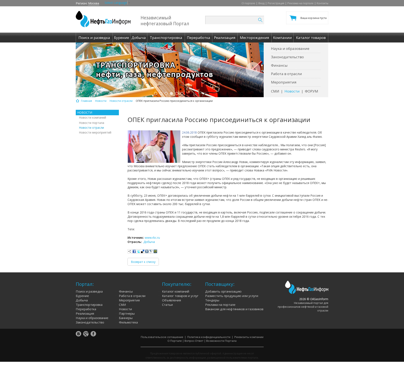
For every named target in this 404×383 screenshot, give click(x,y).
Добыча (149, 242)
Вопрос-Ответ (194, 341)
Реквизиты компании (248, 337)
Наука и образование (290, 48)
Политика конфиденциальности (208, 337)
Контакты (322, 3)
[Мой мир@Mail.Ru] (155, 251)
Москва (93, 3)
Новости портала (91, 123)
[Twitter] (138, 251)
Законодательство (287, 56)
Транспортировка (89, 304)
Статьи (167, 304)
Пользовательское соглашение (162, 337)
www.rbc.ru (152, 238)
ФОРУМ (311, 91)
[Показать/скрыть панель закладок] (130, 251)
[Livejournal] (151, 251)
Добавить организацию (223, 291)
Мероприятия (283, 82)
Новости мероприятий (95, 132)
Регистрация (276, 3)
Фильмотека (128, 322)
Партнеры (127, 313)
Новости (292, 91)
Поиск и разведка (89, 291)
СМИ (275, 91)
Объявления (171, 300)
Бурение (82, 296)
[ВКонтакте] (147, 251)
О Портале (174, 341)
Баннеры (126, 318)
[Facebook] (134, 251)
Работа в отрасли (286, 73)
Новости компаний (92, 117)
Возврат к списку (143, 262)
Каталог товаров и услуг (180, 296)
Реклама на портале (300, 3)
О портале (248, 3)
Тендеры (212, 300)
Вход (261, 3)
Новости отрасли (91, 128)
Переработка (86, 309)
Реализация (85, 313)
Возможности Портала (221, 341)
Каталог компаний (175, 291)
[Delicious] (142, 251)
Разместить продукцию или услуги (231, 296)
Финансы (279, 65)
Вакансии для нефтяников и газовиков (234, 309)
